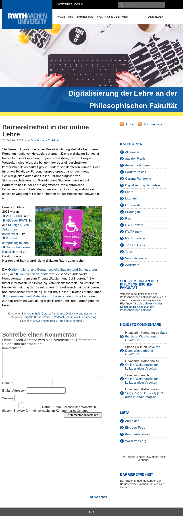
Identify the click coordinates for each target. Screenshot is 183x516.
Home (61, 16)
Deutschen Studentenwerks (39, 274)
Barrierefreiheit (31, 313)
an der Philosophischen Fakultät (141, 307)
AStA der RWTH (17, 220)
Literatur (131, 198)
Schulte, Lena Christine (44, 140)
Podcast (59, 317)
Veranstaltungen (136, 258)
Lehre (129, 191)
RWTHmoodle (135, 238)
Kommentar (11, 348)
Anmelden (156, 16)
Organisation (134, 205)
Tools (129, 251)
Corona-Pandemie (53, 313)
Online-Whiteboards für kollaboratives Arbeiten (141, 366)
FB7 (70, 16)
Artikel (130, 124)
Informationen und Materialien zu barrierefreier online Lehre (48, 296)
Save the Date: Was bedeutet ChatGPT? (146, 336)
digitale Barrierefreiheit (38, 317)
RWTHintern (134, 231)
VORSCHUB (14, 216)
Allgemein (132, 152)
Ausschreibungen (137, 165)
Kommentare (153, 124)
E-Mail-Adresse (14, 390)
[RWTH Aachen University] (27, 27)
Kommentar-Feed (137, 434)
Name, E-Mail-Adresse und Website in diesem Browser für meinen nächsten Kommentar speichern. (49, 408)
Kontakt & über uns (112, 16)
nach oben (100, 497)
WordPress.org (135, 441)
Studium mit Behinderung (81, 317)
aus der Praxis (135, 158)
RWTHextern (134, 225)
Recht (129, 218)
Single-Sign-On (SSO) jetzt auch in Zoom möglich (144, 395)
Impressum (85, 16)
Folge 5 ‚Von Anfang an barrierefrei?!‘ (15, 229)
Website (8, 398)
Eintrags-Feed (135, 427)
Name (7, 382)
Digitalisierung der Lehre (81, 313)
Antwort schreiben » (45, 321)
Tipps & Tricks (135, 245)
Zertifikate (132, 265)
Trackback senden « (72, 321)
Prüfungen (132, 212)
